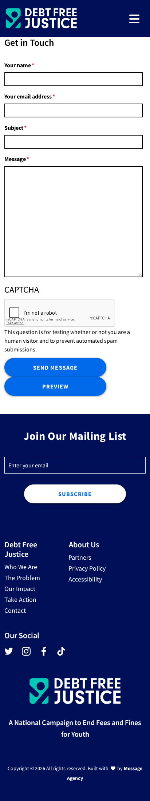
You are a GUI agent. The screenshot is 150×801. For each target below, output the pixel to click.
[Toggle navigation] (134, 18)
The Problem (22, 577)
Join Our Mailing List (75, 436)
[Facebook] (43, 653)
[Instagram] (26, 653)
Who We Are (20, 567)
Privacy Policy (87, 568)
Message (15, 158)
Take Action (20, 599)
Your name (17, 65)
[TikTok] (60, 651)
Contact (15, 610)
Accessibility (85, 579)
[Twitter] (8, 653)
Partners (79, 557)
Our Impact (19, 588)
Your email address (28, 96)
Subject (13, 127)
